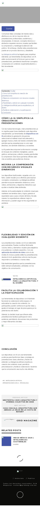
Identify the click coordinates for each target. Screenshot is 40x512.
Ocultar (12, 91)
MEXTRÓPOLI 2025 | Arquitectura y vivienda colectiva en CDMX (20, 401)
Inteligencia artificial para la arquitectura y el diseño (25, 281)
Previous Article (20, 397)
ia (4, 380)
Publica (31, 478)
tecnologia (25, 383)
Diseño (16, 444)
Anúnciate (19, 478)
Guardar (9, 29)
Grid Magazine (26, 22)
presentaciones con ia (11, 383)
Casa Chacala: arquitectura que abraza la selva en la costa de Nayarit (20, 410)
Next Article (20, 405)
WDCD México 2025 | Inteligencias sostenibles (23, 440)
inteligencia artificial (10, 54)
